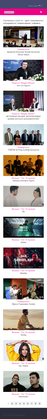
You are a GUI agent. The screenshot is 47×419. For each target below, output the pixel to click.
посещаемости (9, 23)
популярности (37, 20)
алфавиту (36, 23)
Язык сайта (33, 5)
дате (27, 20)
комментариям (24, 23)
